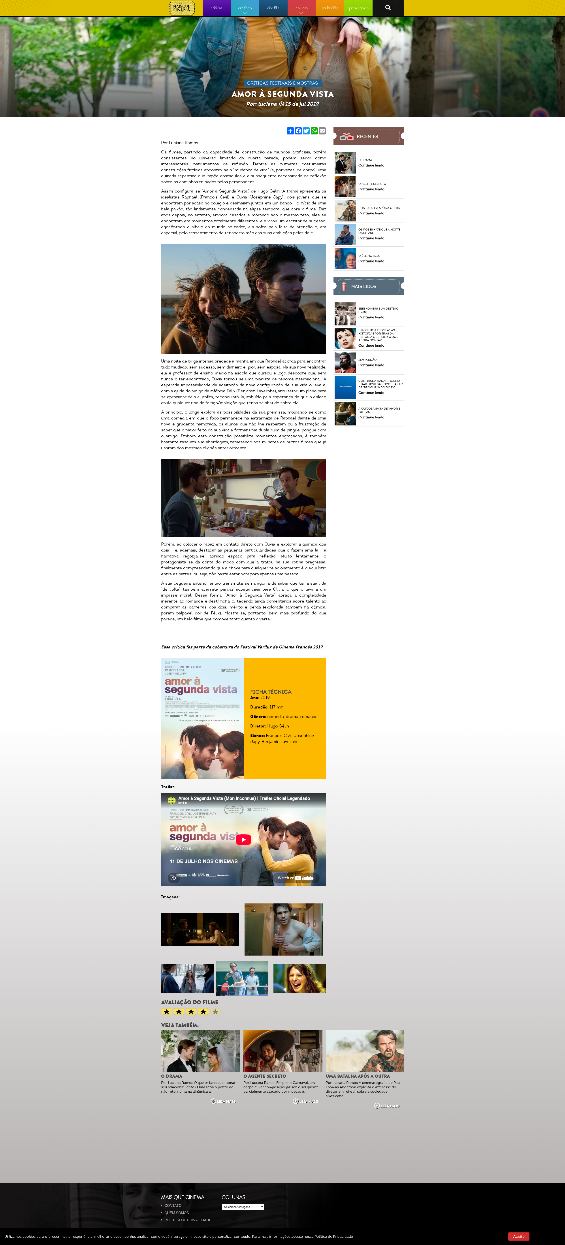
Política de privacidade (187, 1220)
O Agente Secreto (264, 1076)
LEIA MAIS (226, 1101)
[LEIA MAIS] (200, 1051)
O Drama (171, 1076)
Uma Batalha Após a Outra (358, 1076)
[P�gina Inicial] (182, 8)
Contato (172, 1205)
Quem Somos (176, 1213)
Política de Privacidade (334, 1236)
